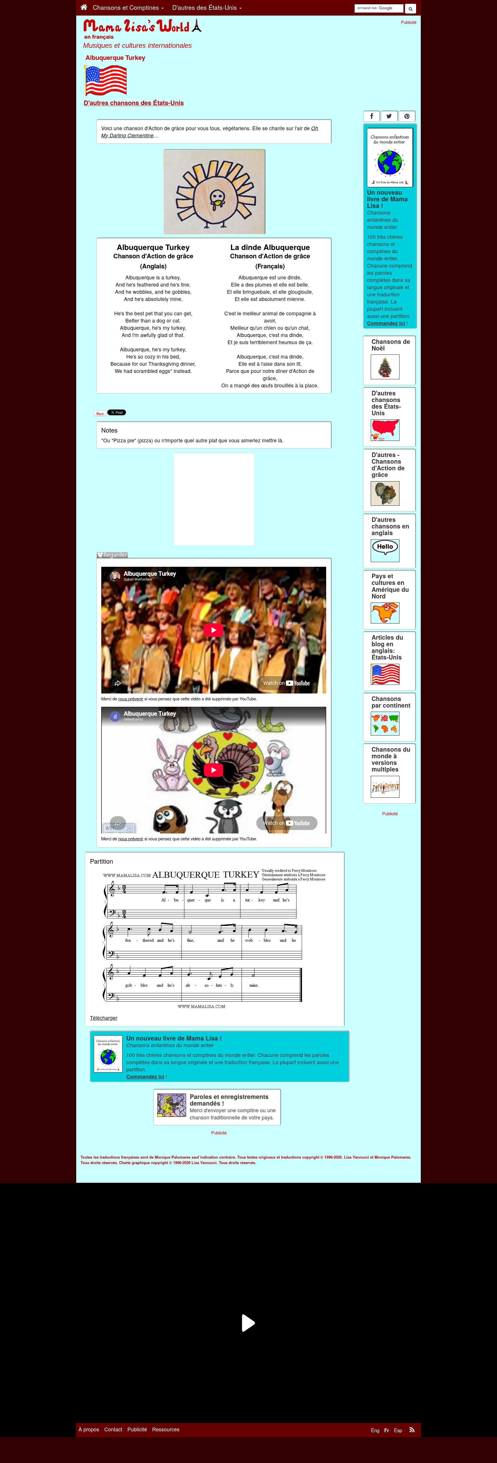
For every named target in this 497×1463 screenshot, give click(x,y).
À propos (89, 1429)
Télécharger (103, 1017)
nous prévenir (130, 699)
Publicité (137, 1429)
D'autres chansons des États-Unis (134, 102)
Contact (113, 1429)
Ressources (165, 1429)
